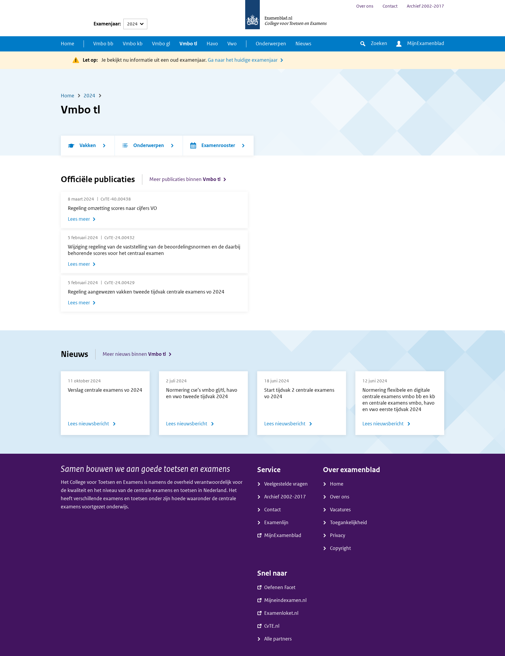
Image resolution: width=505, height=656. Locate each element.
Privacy (337, 535)
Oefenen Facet (279, 587)
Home (67, 44)
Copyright (340, 548)
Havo (212, 44)
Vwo (232, 44)
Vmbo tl (188, 44)
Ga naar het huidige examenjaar (243, 60)
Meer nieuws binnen (134, 354)
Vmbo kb (133, 44)
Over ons (364, 6)
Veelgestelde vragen (286, 484)
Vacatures (340, 510)
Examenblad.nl (278, 17)
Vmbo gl (161, 44)
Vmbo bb (103, 44)
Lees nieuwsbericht (92, 425)
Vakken (87, 145)
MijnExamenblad (425, 43)
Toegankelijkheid (348, 522)
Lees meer (79, 219)
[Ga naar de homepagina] (252, 18)
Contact (390, 6)
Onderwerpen (271, 44)
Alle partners (278, 639)
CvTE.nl (271, 626)
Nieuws (303, 44)
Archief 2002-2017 (425, 6)
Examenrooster (218, 145)
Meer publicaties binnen (185, 179)
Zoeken (379, 43)
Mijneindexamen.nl (285, 600)
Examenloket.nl (281, 613)
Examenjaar (107, 24)
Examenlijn (276, 522)
